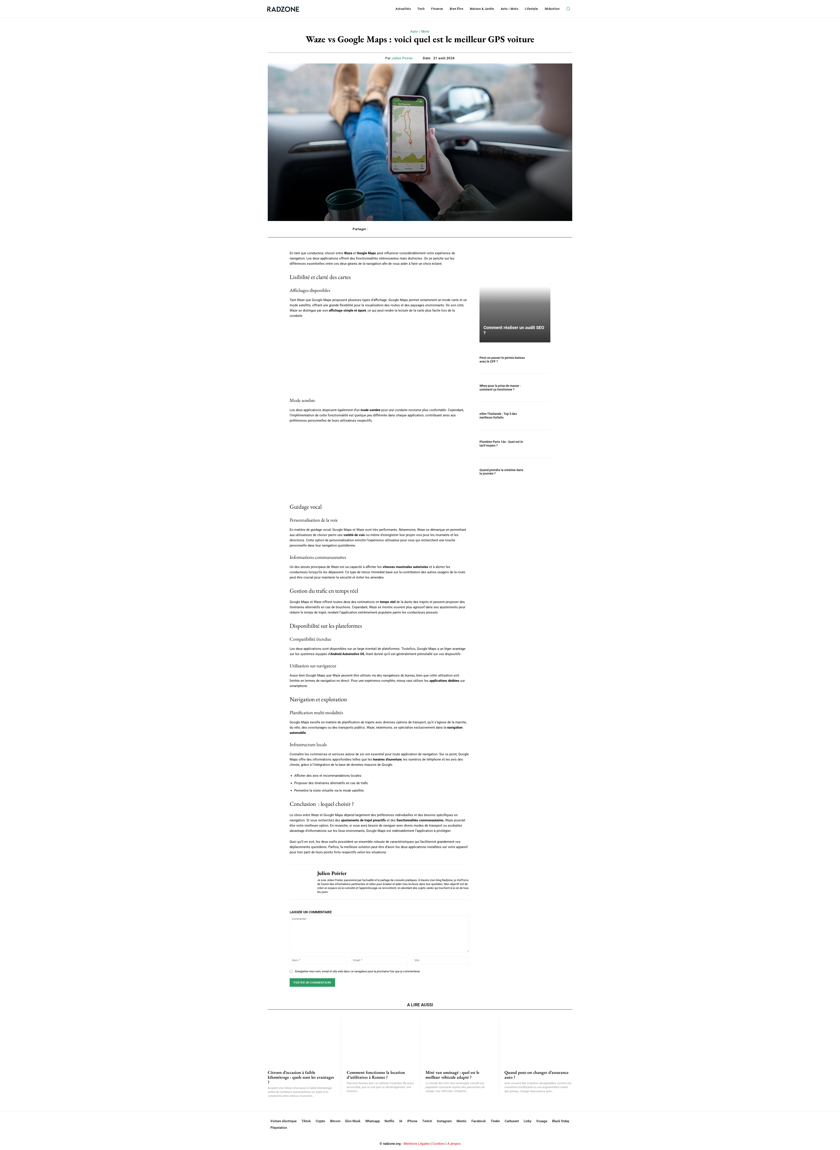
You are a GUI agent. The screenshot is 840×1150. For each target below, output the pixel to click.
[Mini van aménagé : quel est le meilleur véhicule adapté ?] (459, 1041)
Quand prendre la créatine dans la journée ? (501, 471)
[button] (568, 9)
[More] (482, 229)
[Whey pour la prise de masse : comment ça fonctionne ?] (539, 387)
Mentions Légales (417, 1144)
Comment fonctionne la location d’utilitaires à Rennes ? (376, 1074)
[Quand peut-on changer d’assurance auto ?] (538, 1041)
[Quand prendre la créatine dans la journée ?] (539, 471)
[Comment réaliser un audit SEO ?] (515, 296)
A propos (454, 1144)
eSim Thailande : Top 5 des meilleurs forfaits (498, 415)
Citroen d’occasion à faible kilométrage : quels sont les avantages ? (301, 1077)
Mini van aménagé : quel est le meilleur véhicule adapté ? (452, 1074)
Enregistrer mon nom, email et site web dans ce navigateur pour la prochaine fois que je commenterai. (357, 971)
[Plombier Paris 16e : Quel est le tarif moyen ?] (539, 443)
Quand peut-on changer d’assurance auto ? (536, 1074)
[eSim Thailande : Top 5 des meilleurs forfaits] (539, 415)
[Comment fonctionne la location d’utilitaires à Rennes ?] (381, 1041)
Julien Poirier (402, 58)
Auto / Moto (420, 31)
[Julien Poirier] (300, 882)
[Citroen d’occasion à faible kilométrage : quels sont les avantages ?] (302, 1041)
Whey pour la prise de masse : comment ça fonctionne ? (500, 387)
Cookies (438, 1144)
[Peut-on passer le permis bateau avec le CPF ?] (539, 359)
